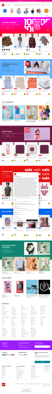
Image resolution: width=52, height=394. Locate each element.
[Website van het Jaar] (44, 289)
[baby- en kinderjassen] (44, 113)
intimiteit (41, 325)
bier (2, 325)
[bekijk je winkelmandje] (49, 5)
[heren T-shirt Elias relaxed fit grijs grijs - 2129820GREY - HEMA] (3, 198)
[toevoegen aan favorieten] (12, 34)
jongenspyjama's (14, 314)
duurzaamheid (33, 369)
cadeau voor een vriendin (24, 333)
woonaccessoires (42, 313)
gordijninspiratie (23, 330)
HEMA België (46, 367)
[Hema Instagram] (7, 354)
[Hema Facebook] (2, 354)
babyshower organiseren (24, 334)
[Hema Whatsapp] (5, 354)
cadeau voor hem (33, 324)
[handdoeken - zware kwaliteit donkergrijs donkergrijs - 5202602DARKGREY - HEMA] (7, 50)
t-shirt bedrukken (14, 336)
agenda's (13, 319)
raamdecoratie (4, 374)
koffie (2, 323)
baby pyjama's (4, 312)
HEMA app (18, 367)
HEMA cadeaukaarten (19, 375)
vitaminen (41, 324)
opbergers (41, 312)
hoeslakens (41, 308)
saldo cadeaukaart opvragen (35, 376)
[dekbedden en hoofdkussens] (7, 113)
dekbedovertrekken (43, 307)
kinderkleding (13, 307)
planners (13, 322)
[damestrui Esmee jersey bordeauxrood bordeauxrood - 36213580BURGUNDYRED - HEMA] (27, 50)
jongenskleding (14, 312)
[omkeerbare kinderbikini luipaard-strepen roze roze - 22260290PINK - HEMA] (39, 198)
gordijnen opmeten (33, 329)
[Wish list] (47, 5)
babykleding (3, 307)
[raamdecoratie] (32, 113)
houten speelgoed (4, 333)
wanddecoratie (14, 334)
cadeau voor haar (33, 323)
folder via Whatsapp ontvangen (21, 370)
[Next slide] (50, 40)
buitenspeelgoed (4, 334)
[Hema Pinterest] (10, 354)
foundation (41, 319)
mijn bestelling (4, 344)
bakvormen (22, 325)
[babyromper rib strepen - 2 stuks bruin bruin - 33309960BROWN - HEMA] (39, 50)
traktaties (3, 322)
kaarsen (41, 314)
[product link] (7, 41)
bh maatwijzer (33, 336)
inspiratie (18, 378)
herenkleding (32, 307)
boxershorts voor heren (34, 313)
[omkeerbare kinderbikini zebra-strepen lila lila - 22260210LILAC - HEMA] (41, 198)
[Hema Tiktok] (12, 354)
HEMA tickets (18, 376)
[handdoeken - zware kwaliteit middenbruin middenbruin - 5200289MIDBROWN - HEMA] (3, 50)
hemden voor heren (33, 314)
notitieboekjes (13, 323)
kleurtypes (22, 335)
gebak (3, 318)
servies (22, 318)
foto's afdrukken (14, 330)
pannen (22, 323)
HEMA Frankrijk (46, 369)
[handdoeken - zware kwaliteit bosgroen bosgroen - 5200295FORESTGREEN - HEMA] (5, 50)
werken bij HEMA (33, 368)
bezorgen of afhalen (5, 345)
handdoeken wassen (33, 333)
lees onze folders (19, 369)
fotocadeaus (13, 333)
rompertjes (3, 308)
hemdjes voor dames (24, 314)
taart (2, 319)
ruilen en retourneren (5, 346)
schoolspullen (13, 318)
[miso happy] (20, 265)
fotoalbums (13, 325)
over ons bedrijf (33, 367)
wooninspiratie (23, 329)
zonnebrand (42, 323)
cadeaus (32, 322)
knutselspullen (13, 324)
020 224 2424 (20, 344)
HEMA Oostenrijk (47, 370)
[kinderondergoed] (20, 113)
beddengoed (4, 370)
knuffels (3, 336)
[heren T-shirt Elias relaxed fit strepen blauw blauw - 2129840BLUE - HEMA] (5, 198)
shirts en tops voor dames (24, 308)
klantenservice (33, 374)
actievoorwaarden (33, 375)
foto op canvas (14, 335)
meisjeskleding (13, 308)
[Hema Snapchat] (9, 354)
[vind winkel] (48, 346)
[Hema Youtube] (14, 354)
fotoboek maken (14, 329)
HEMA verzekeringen (19, 377)
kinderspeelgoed (4, 329)
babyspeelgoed (4, 330)
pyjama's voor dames (24, 313)
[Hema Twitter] (4, 354)
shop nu (26, 26)
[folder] (7, 289)
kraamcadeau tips (23, 336)
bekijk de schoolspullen (26, 250)
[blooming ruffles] (44, 265)
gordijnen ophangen (33, 330)
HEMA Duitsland (47, 368)
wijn (2, 324)
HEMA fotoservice (19, 374)
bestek (22, 319)
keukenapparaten (23, 322)
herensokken (32, 308)
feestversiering (33, 319)
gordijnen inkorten (33, 334)
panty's (22, 312)
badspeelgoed (4, 335)
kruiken (41, 322)
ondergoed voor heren (34, 312)
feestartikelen (32, 318)
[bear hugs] (32, 265)
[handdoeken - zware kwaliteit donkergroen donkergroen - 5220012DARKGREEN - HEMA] (9, 50)
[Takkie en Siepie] (7, 265)
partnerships (32, 377)
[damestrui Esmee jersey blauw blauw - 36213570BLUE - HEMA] (29, 50)
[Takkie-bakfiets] (32, 289)
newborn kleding (4, 313)
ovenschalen (23, 324)
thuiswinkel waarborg (46, 385)
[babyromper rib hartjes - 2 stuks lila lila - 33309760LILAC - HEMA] (41, 50)
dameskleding (23, 307)
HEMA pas (18, 368)
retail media (32, 378)
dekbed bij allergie (33, 335)
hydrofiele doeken (4, 314)
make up (41, 318)
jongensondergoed (14, 313)
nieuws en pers (33, 370)
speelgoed (32, 325)
